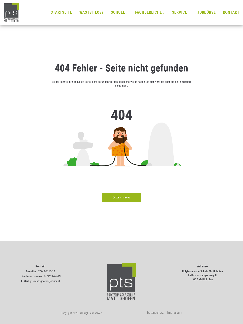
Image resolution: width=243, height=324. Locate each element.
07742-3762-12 (46, 271)
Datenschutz (155, 312)
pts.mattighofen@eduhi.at (45, 281)
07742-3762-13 (52, 276)
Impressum (174, 312)
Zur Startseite (123, 197)
